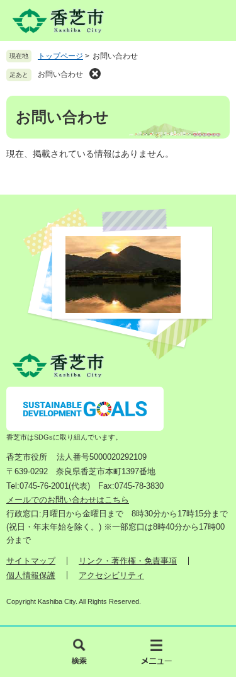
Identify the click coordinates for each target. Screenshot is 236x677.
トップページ (60, 56)
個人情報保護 (30, 575)
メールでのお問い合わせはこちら (67, 499)
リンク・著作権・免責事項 (128, 561)
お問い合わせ (60, 74)
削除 (95, 73)
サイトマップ (30, 561)
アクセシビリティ (111, 575)
